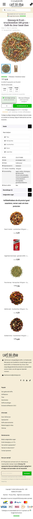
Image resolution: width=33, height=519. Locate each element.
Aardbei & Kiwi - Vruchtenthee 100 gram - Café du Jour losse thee (16, 336)
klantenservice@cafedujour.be (12, 375)
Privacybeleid (4, 479)
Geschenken (4, 400)
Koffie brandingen (6, 403)
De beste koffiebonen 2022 (8, 405)
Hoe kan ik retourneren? (7, 448)
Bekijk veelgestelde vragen (8, 439)
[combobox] (16, 10)
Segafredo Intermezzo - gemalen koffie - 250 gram (16, 256)
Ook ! (16, 1)
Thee (8, 28)
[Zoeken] (4, 10)
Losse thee (14, 28)
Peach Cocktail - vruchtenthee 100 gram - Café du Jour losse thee (16, 229)
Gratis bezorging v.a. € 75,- (8, 442)
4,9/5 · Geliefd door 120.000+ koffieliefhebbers (16, 112)
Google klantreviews (14, 16)
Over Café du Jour (6, 417)
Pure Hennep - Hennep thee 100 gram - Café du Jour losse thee (16, 282)
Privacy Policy (12, 495)
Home (2, 28)
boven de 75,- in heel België (17, 110)
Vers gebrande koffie (7, 392)
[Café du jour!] (16, 4)
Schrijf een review (20, 77)
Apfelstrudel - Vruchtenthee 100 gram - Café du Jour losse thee (16, 309)
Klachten (5, 495)
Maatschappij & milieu (7, 425)
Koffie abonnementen (7, 422)
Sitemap (3, 428)
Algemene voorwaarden (21, 479)
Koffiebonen (4, 394)
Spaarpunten (4, 420)
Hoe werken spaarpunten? (8, 445)
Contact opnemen (6, 450)
